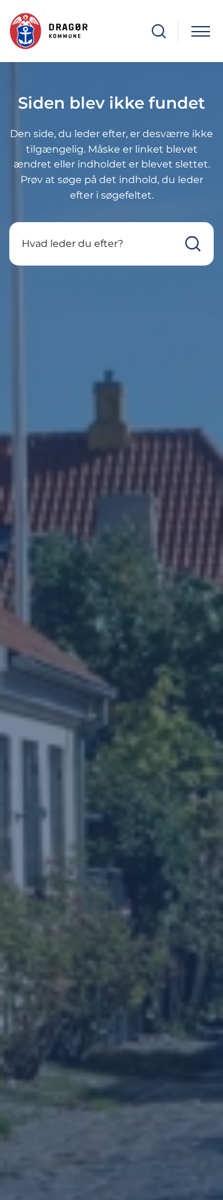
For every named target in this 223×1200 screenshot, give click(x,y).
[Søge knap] (159, 31)
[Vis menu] (201, 31)
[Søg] (193, 243)
